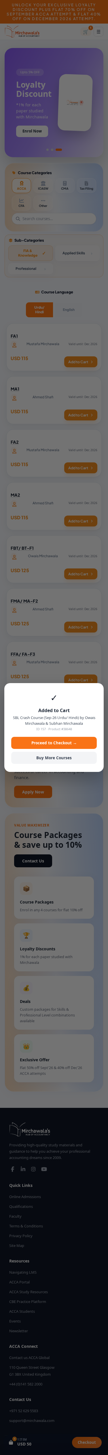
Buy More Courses (54, 757)
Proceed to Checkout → (54, 742)
